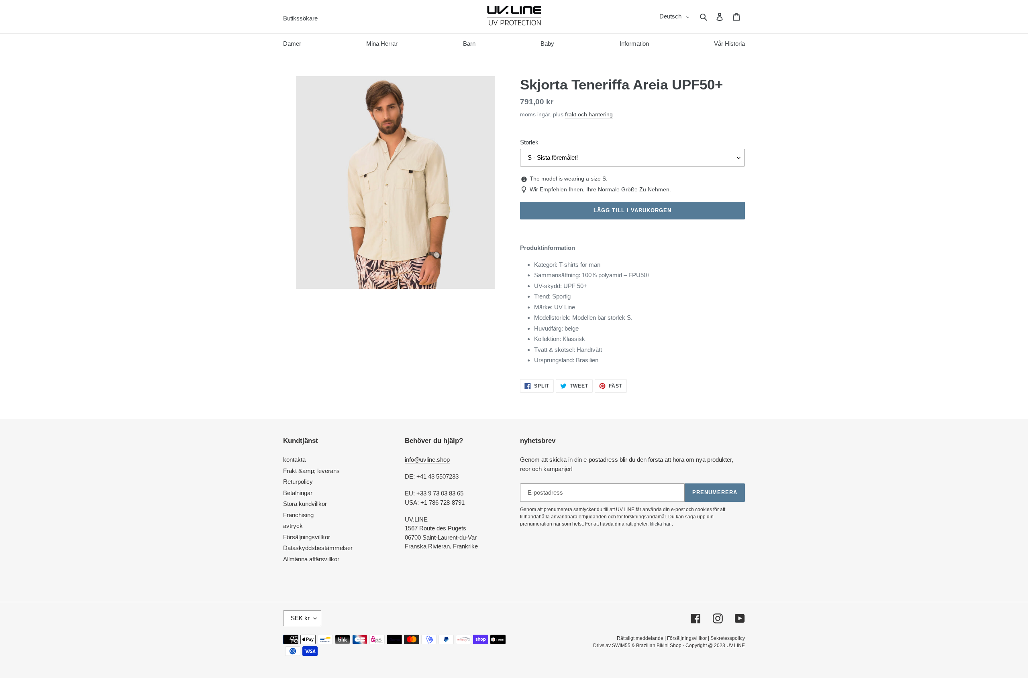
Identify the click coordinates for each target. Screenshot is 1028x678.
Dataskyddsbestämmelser (318, 547)
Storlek (529, 142)
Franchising (298, 515)
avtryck (293, 525)
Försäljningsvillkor (306, 537)
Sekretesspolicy (727, 638)
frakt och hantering (589, 114)
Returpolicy (298, 481)
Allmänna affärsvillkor (311, 559)
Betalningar (297, 492)
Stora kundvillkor (305, 503)
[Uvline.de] (514, 16)
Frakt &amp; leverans (311, 470)
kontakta (294, 459)
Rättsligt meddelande (640, 638)
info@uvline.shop (427, 459)
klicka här (660, 524)
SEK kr (300, 618)
